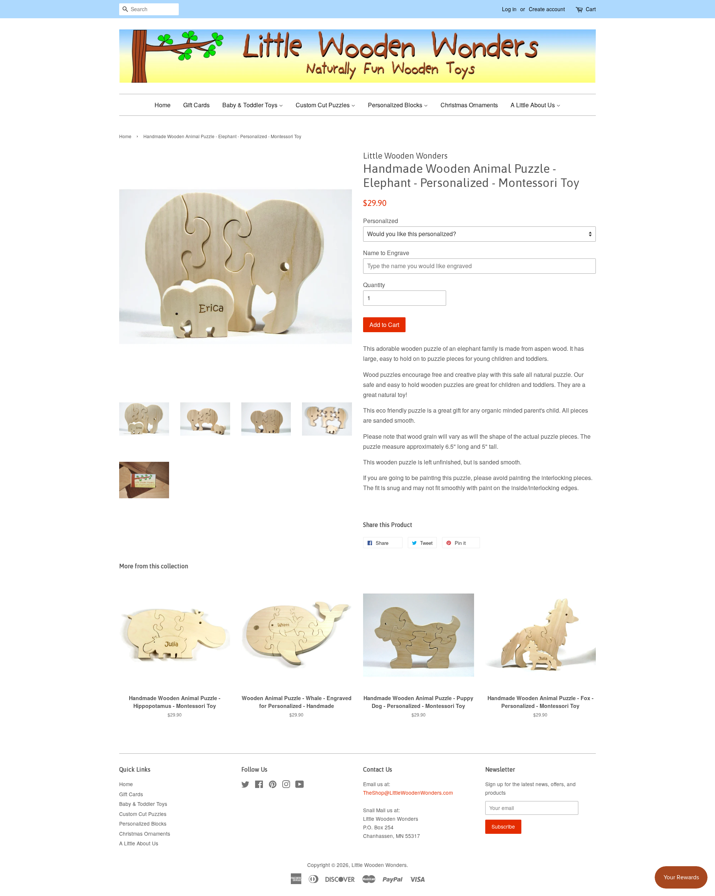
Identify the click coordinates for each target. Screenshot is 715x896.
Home (163, 105)
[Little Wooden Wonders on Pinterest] (272, 785)
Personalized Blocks (396, 105)
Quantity (374, 284)
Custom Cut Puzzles (323, 105)
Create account (547, 9)
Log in (509, 9)
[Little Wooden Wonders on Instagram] (286, 785)
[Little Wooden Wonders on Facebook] (259, 785)
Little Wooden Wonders (379, 864)
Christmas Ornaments (469, 105)
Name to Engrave (386, 252)
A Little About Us (533, 105)
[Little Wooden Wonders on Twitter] (245, 785)
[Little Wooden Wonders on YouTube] (299, 785)
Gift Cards (196, 105)
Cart (591, 9)
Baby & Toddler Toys (250, 105)
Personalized (380, 220)
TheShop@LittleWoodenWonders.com (408, 792)
